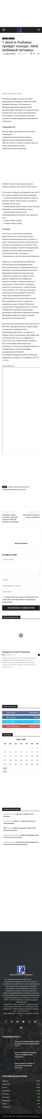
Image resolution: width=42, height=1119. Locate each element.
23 (37, 760)
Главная (4, 35)
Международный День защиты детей (14, 489)
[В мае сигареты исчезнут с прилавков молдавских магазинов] (7, 1066)
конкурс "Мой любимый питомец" (18, 487)
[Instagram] (12, 1022)
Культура (20, 35)
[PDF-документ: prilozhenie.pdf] (21, 411)
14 (26, 756)
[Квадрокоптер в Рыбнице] (21, 635)
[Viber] (24, 58)
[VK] (9, 58)
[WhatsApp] (29, 58)
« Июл (4, 772)
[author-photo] (21, 540)
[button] (3, 30)
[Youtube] (21, 1028)
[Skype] (17, 1022)
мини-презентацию (20, 236)
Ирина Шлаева (11, 54)
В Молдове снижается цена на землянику (31, 516)
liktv (3, 655)
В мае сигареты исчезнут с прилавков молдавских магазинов (24, 1066)
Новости (12, 35)
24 (5, 764)
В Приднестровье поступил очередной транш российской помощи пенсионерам (10, 518)
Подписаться (33, 726)
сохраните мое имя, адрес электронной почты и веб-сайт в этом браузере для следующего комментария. (20, 599)
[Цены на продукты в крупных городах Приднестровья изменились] (7, 1055)
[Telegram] (19, 58)
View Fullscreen (8, 366)
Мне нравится (33, 712)
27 (21, 764)
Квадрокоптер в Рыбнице (16, 652)
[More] (34, 58)
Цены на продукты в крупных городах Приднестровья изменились (25, 1055)
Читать (36, 717)
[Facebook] (4, 58)
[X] (14, 58)
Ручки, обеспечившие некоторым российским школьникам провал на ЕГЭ (27, 1044)
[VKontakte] (35, 1022)
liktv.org (34, 979)
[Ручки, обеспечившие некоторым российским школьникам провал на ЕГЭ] (7, 1044)
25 (10, 764)
